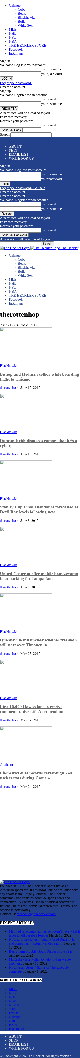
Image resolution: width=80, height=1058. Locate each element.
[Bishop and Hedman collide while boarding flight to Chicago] (26, 361)
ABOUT (15, 146)
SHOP (13, 150)
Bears (22, 13)
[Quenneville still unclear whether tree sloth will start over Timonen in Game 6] (26, 627)
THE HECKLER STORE (27, 45)
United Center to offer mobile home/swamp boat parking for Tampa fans (39, 576)
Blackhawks (26, 17)
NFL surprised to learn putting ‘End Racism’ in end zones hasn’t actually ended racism (42, 941)
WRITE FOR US (21, 158)
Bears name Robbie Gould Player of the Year (40, 951)
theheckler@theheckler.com (36, 914)
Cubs (21, 9)
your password (51, 74)
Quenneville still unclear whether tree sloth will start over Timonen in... (38, 642)
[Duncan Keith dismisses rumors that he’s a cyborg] (28, 428)
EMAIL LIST (18, 154)
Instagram (16, 53)
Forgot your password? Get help (22, 188)
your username (51, 69)
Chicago (15, 5)
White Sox (25, 25)
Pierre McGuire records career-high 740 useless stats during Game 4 (36, 775)
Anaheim (6, 764)
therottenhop (9, 387)
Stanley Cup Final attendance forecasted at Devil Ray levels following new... (39, 509)
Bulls (21, 21)
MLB (13, 29)
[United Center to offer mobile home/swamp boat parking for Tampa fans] (26, 561)
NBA (13, 41)
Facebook (16, 49)
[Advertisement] (40, 833)
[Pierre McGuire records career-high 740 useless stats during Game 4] (26, 760)
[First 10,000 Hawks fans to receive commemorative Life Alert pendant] (26, 694)
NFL (12, 37)
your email (48, 99)
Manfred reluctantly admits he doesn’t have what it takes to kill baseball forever (44, 933)
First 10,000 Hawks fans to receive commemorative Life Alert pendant (32, 709)
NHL (12, 33)
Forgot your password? (16, 83)
